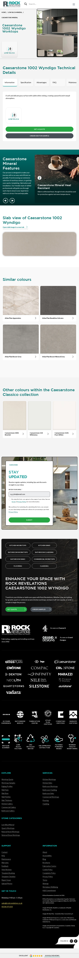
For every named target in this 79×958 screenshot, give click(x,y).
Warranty (5, 863)
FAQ (3, 856)
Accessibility (47, 856)
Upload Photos (7, 884)
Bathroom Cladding (44, 552)
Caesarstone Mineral (10, 17)
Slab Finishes (6, 797)
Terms (14, 502)
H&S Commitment (49, 890)
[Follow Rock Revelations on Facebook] (75, 941)
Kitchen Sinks (44, 545)
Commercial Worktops (44, 559)
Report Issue (6, 880)
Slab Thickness (7, 800)
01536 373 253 (7, 907)
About (45, 852)
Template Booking (8, 873)
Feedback (5, 866)
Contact (5, 852)
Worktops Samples (8, 783)
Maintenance (6, 859)
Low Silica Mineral (15, 12)
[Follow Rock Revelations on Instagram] (71, 941)
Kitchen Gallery (7, 804)
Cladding (44, 566)
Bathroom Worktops (18, 552)
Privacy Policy (21, 502)
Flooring (18, 566)
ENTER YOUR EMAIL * (15, 489)
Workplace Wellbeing (50, 887)
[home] (12, 4)
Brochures (46, 863)
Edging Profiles (7, 786)
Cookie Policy (48, 870)
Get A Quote (39, 129)
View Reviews (7, 870)
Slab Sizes (5, 793)
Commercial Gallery (9, 807)
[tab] (10, 82)
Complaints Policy (49, 873)
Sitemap (45, 884)
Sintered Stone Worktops (11, 835)
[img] (57, 33)
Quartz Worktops (8, 828)
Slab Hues (5, 790)
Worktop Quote (7, 779)
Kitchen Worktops (17, 545)
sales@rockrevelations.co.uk (12, 903)
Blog (44, 859)
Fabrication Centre (49, 866)
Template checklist (8, 877)
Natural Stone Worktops (10, 832)
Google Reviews (52, 955)
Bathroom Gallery (8, 811)
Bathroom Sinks (18, 559)
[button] (73, 4)
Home (4, 12)
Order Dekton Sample (39, 136)
